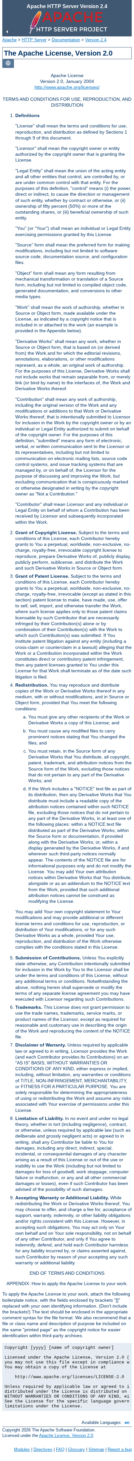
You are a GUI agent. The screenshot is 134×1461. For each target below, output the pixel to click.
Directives (43, 1449)
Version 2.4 (95, 39)
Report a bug (120, 1449)
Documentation (66, 39)
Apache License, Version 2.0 (66, 1435)
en (127, 1422)
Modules (22, 1449)
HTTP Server (34, 39)
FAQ (60, 1449)
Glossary (76, 1449)
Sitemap (96, 1449)
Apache (9, 39)
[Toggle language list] (8, 63)
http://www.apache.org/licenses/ (67, 87)
